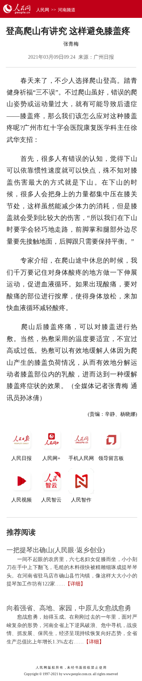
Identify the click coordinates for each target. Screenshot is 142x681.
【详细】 (75, 584)
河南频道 (66, 9)
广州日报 (104, 57)
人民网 (42, 9)
